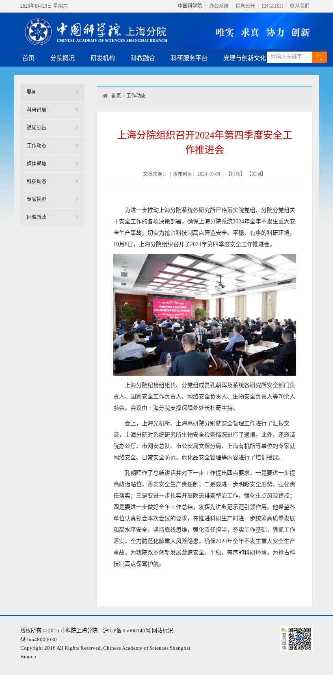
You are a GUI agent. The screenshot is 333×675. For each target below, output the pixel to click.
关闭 (256, 174)
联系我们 (299, 6)
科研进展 (36, 110)
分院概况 (62, 58)
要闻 (32, 92)
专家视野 (36, 199)
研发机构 (103, 58)
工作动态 (36, 146)
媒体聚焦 (36, 164)
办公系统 (219, 6)
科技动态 (36, 181)
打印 (235, 174)
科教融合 (143, 58)
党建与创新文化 (244, 58)
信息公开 (245, 6)
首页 (28, 58)
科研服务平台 (189, 58)
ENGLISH (272, 6)
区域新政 (36, 217)
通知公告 (36, 128)
